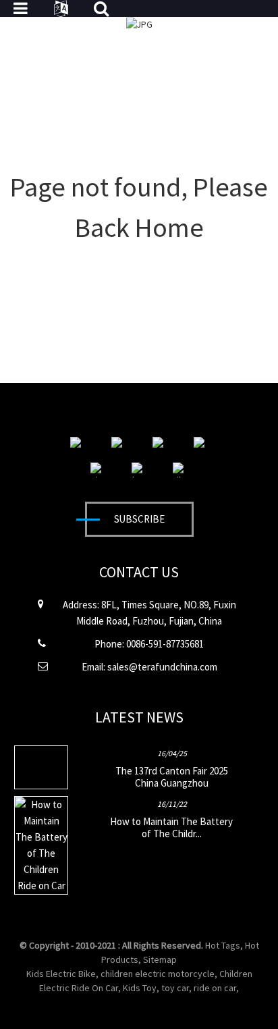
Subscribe (139, 518)
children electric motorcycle (158, 974)
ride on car (215, 988)
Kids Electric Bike (61, 974)
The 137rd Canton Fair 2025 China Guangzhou (171, 776)
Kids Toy (140, 988)
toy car (175, 988)
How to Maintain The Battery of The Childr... (171, 827)
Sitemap (160, 959)
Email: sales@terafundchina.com (149, 666)
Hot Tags (222, 945)
